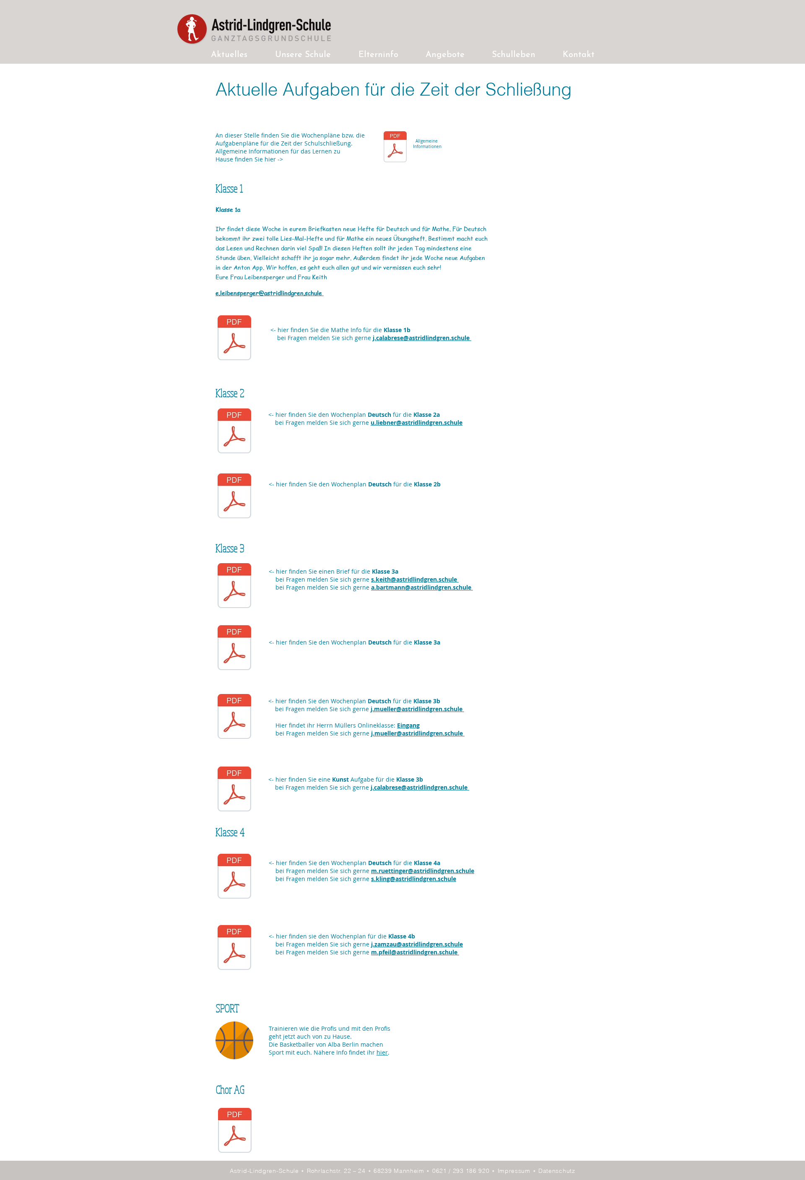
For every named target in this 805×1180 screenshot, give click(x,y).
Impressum (515, 1171)
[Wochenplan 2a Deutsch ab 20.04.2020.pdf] (234, 432)
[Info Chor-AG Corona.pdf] (235, 1131)
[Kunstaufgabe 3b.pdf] (234, 790)
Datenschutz (556, 1171)
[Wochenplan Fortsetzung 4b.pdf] (234, 948)
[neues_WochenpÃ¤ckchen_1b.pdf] (234, 338)
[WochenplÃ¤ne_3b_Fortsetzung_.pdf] (234, 717)
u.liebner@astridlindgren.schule (416, 422)
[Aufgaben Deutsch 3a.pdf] (234, 648)
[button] (303, 55)
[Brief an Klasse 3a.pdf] (234, 586)
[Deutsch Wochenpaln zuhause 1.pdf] (234, 497)
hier (382, 1052)
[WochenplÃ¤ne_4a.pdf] (234, 877)
